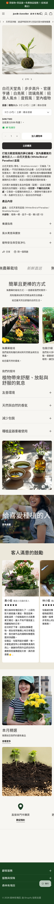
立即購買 (27, 145)
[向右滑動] (31, 79)
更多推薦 (6, 524)
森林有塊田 (15, 897)
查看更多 (6, 741)
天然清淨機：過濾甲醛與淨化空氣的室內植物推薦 (28, 22)
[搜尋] (41, 14)
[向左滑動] (22, 79)
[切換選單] (3, 14)
